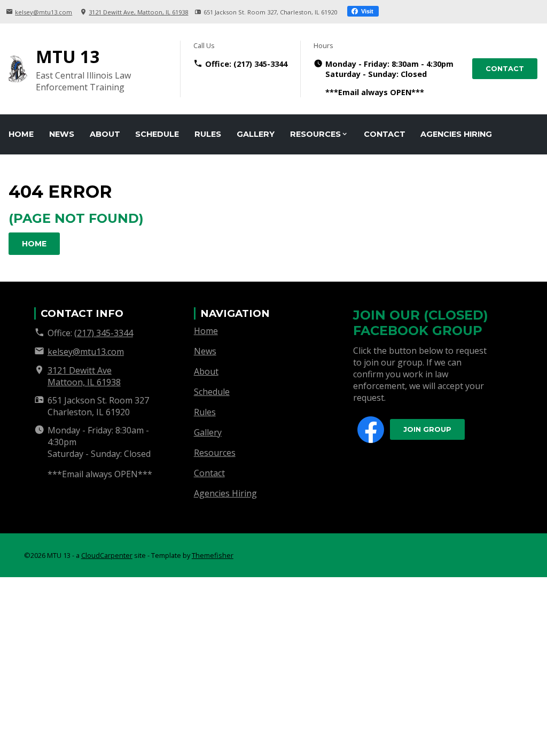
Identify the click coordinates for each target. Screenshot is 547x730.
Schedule (157, 134)
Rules (207, 134)
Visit (366, 11)
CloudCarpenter (106, 555)
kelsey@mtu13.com (43, 12)
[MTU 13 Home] (18, 69)
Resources (315, 134)
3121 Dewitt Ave (138, 12)
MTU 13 (67, 56)
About (105, 134)
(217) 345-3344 (260, 64)
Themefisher (212, 555)
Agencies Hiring (456, 134)
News (61, 134)
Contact (505, 69)
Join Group (427, 429)
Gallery (256, 134)
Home (21, 134)
